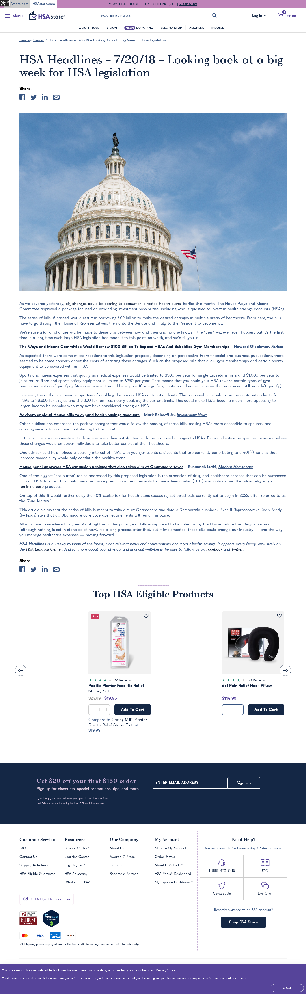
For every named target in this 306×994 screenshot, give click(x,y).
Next (285, 670)
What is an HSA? (78, 883)
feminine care (31, 487)
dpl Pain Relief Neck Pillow (247, 686)
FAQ (22, 849)
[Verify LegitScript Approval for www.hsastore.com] (51, 918)
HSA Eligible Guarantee (37, 874)
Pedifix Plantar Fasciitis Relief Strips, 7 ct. (116, 688)
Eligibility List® (75, 866)
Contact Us (28, 857)
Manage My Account (170, 849)
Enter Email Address (176, 783)
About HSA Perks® (169, 866)
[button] (287, 15)
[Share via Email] (56, 98)
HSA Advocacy (76, 874)
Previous (20, 670)
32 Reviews (122, 680)
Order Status (165, 857)
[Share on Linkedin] (45, 98)
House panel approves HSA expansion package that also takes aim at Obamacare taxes (101, 467)
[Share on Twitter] (34, 98)
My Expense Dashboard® (174, 883)
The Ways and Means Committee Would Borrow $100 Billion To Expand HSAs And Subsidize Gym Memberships (124, 347)
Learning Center (31, 40)
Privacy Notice (166, 970)
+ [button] (106, 711)
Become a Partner (124, 874)
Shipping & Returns (34, 866)
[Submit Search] (214, 15)
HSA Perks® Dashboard (173, 874)
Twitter (237, 550)
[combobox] (158, 15)
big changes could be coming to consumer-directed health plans (123, 304)
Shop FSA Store (243, 922)
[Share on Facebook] (22, 98)
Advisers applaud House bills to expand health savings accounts (79, 415)
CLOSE (287, 988)
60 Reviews (256, 680)
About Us (117, 849)
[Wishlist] (146, 616)
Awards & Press (122, 857)
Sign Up (244, 783)
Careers (116, 866)
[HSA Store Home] (47, 15)
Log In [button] (259, 16)
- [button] (92, 710)
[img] (119, 681)
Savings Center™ (77, 849)
